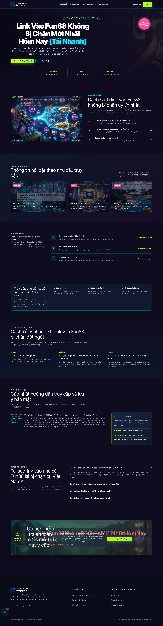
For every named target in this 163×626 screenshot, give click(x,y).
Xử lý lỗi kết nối (141, 539)
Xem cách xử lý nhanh (45, 61)
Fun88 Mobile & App (89, 4)
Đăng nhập (137, 4)
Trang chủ (63, 4)
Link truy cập (74, 4)
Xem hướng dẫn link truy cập (119, 539)
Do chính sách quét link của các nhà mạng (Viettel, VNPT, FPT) (111, 468)
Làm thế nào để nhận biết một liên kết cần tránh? (111, 491)
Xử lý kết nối (103, 4)
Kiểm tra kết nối (116, 595)
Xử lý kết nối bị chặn (79, 605)
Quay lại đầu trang (117, 605)
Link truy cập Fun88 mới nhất (82, 595)
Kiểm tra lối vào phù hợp (22, 61)
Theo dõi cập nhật (117, 600)
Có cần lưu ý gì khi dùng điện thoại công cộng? (111, 498)
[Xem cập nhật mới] (5, 611)
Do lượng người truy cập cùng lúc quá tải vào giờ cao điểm (111, 484)
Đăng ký (147, 4)
